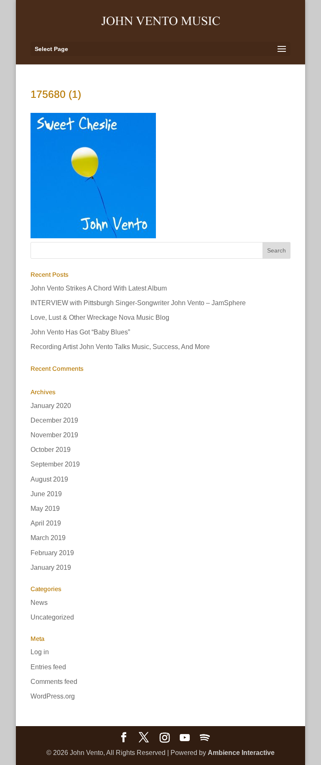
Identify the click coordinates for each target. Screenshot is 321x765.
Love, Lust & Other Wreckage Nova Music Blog (100, 317)
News (39, 602)
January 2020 (51, 405)
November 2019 (54, 435)
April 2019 (46, 523)
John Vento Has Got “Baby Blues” (80, 332)
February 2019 (52, 552)
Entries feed (48, 667)
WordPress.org (53, 696)
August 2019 (49, 479)
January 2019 (51, 567)
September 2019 (55, 464)
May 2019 (45, 508)
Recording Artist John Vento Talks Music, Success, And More (120, 346)
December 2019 (54, 420)
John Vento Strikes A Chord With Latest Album (99, 288)
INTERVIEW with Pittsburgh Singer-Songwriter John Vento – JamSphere (138, 302)
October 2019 (51, 449)
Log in (40, 651)
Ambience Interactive (241, 752)
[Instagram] (164, 738)
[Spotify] (204, 738)
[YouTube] (184, 738)
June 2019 (46, 493)
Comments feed (54, 681)
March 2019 (48, 537)
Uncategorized (52, 617)
